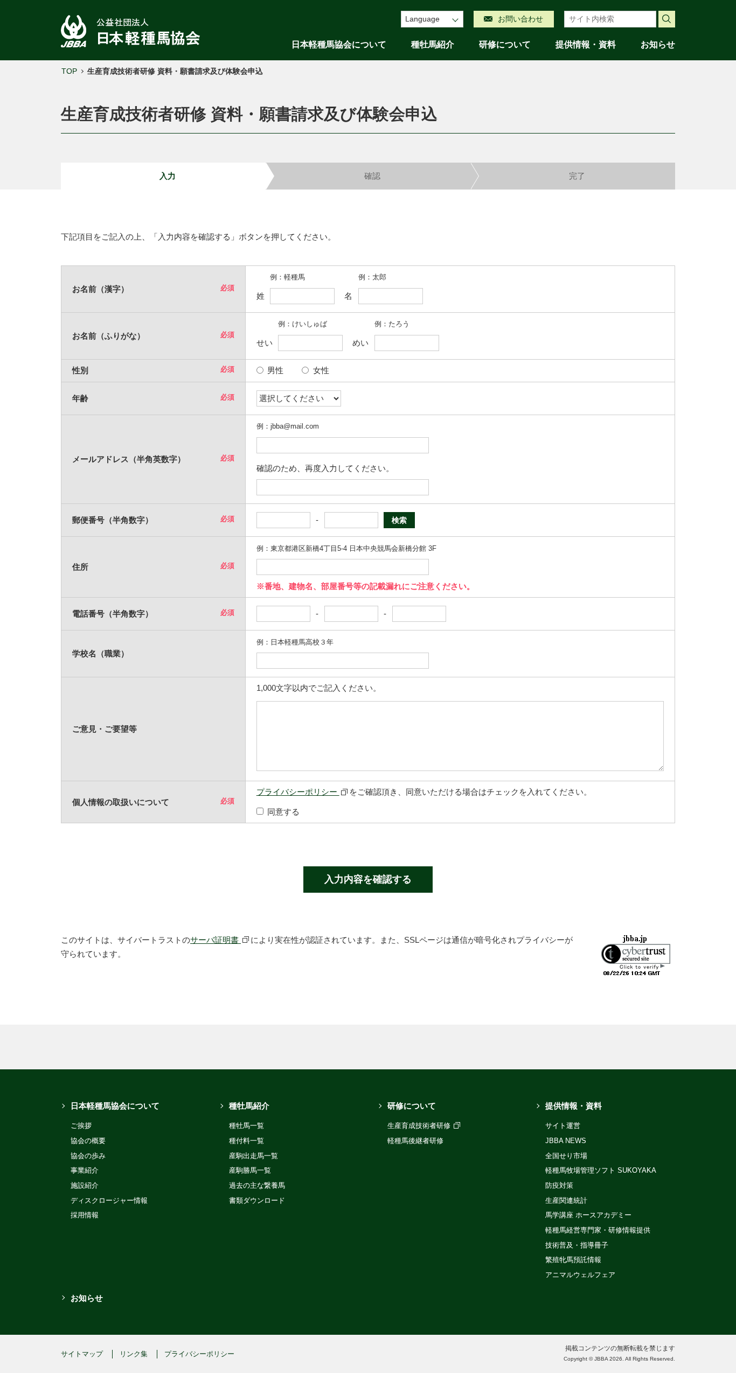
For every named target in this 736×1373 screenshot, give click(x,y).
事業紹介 (85, 1170)
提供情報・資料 (586, 44)
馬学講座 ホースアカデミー (588, 1215)
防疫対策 (559, 1185)
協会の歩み (88, 1156)
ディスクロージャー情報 (109, 1200)
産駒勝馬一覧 (250, 1170)
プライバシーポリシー (297, 791)
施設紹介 (85, 1185)
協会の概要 (88, 1141)
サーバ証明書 (215, 939)
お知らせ (658, 44)
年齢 (80, 398)
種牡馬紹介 (432, 44)
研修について (505, 44)
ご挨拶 (81, 1126)
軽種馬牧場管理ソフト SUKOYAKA (600, 1170)
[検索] (667, 19)
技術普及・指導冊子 (576, 1245)
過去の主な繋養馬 (257, 1185)
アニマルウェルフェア (580, 1275)
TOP (69, 71)
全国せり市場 (566, 1156)
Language (422, 19)
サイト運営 (562, 1126)
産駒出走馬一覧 (253, 1156)
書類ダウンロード (257, 1200)
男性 (275, 370)
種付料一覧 (246, 1141)
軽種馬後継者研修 (415, 1141)
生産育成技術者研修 (420, 1126)
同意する (283, 811)
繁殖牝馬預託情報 (573, 1260)
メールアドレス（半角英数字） (128, 459)
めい (360, 342)
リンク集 (134, 1354)
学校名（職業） (100, 653)
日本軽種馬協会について (338, 44)
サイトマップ (82, 1354)
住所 (80, 566)
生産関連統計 (566, 1200)
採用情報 (85, 1215)
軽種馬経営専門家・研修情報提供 (597, 1230)
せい (264, 342)
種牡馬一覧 (246, 1126)
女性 (321, 370)
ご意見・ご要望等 (104, 728)
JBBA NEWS (565, 1141)
